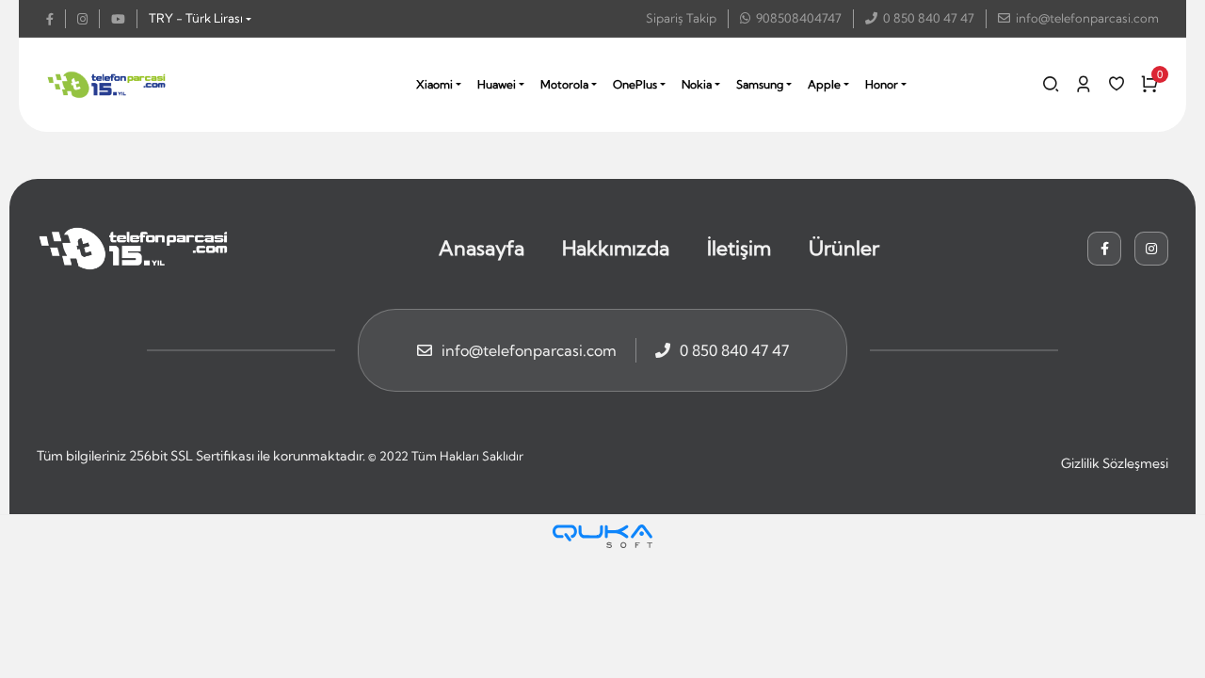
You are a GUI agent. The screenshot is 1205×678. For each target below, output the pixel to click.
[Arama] (1050, 83)
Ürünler (844, 247)
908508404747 (799, 17)
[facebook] (56, 18)
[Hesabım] (1083, 83)
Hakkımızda (615, 247)
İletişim (739, 247)
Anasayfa (481, 247)
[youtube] (124, 18)
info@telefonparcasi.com (1087, 17)
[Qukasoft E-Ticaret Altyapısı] (602, 536)
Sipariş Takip (681, 17)
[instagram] (88, 18)
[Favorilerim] (1116, 83)
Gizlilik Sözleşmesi (1114, 463)
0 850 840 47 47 (928, 17)
